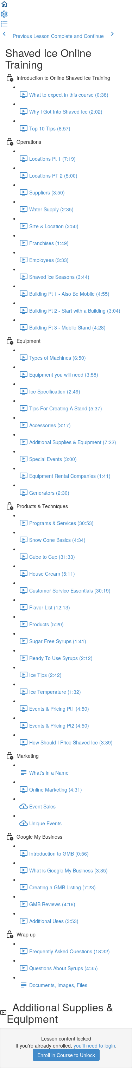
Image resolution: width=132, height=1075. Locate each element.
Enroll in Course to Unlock (66, 1054)
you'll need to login (94, 1045)
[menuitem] (4, 16)
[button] (4, 6)
